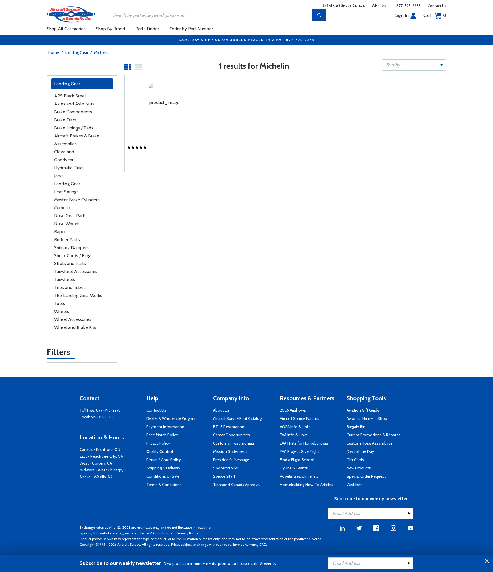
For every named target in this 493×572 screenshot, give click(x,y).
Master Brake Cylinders (77, 199)
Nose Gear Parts (70, 215)
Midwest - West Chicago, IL (103, 470)
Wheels (61, 311)
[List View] (138, 67)
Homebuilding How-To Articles (306, 484)
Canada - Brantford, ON (100, 449)
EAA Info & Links (294, 434)
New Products (359, 468)
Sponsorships (225, 468)
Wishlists (379, 5)
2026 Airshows (293, 410)
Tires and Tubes (70, 287)
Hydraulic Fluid (68, 167)
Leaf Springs (66, 191)
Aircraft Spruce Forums (299, 418)
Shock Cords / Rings (73, 255)
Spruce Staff (224, 476)
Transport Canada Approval (236, 484)
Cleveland (64, 151)
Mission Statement (230, 451)
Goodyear (64, 159)
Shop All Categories (66, 28)
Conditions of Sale (162, 476)
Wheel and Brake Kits (75, 327)
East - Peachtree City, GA (101, 456)
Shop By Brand (110, 28)
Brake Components (73, 112)
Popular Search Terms (299, 476)
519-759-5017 (103, 417)
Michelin (101, 52)
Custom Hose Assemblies (370, 443)
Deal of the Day (360, 451)
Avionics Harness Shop (367, 418)
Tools (59, 303)
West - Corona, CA (96, 463)
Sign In (402, 15)
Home (53, 52)
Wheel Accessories (72, 319)
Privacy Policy (158, 443)
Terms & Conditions (164, 484)
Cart (434, 15)
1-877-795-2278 (407, 5)
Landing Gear (76, 52)
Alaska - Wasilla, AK (96, 476)
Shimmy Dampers (71, 247)
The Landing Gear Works (78, 295)
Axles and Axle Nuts (74, 104)
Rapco (60, 231)
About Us (221, 410)
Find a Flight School (297, 459)
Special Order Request (366, 476)
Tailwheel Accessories (75, 271)
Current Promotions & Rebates (374, 434)
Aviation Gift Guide (363, 410)
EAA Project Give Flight (299, 451)
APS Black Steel (70, 96)
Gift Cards (355, 459)
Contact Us (437, 5)
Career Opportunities (231, 434)
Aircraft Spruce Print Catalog (237, 418)
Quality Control (159, 451)
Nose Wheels (67, 223)
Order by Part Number (191, 28)
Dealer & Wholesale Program (171, 418)
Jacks (59, 175)
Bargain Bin (356, 426)
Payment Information (165, 426)
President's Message (231, 459)
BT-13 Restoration (228, 426)
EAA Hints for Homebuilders (304, 443)
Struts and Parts (70, 263)
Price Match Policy (162, 434)
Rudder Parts (67, 239)
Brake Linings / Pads (73, 128)
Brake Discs (65, 120)
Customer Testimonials (234, 443)
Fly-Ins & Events (294, 468)
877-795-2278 (108, 410)
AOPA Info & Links (295, 426)
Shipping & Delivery (163, 468)
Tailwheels (64, 279)
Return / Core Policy (163, 459)
